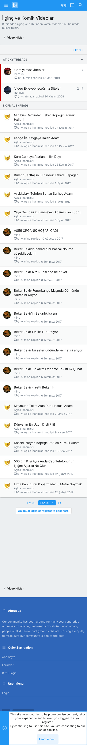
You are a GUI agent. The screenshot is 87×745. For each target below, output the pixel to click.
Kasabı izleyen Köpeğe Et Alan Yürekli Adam (46, 443)
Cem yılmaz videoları (29, 70)
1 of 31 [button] (31, 503)
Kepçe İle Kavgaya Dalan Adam (37, 138)
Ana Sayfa (8, 657)
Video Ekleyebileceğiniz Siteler (37, 88)
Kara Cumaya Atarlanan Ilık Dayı (37, 157)
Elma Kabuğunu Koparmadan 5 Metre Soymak (48, 484)
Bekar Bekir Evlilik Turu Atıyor (36, 332)
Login (5, 693)
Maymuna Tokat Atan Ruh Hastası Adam (43, 406)
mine (29, 77)
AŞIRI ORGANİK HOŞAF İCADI (36, 231)
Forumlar (8, 665)
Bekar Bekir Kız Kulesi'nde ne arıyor (40, 272)
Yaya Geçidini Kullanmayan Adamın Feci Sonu (47, 212)
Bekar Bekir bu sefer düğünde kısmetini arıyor (48, 350)
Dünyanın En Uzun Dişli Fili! (34, 424)
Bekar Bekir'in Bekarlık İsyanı (35, 313)
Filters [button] (77, 50)
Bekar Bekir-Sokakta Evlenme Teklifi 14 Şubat (48, 369)
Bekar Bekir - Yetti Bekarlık (34, 387)
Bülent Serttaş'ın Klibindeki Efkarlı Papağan (46, 175)
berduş (19, 74)
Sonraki (45, 503)
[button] (6, 5)
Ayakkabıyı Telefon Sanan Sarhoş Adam (43, 193)
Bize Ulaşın (9, 673)
